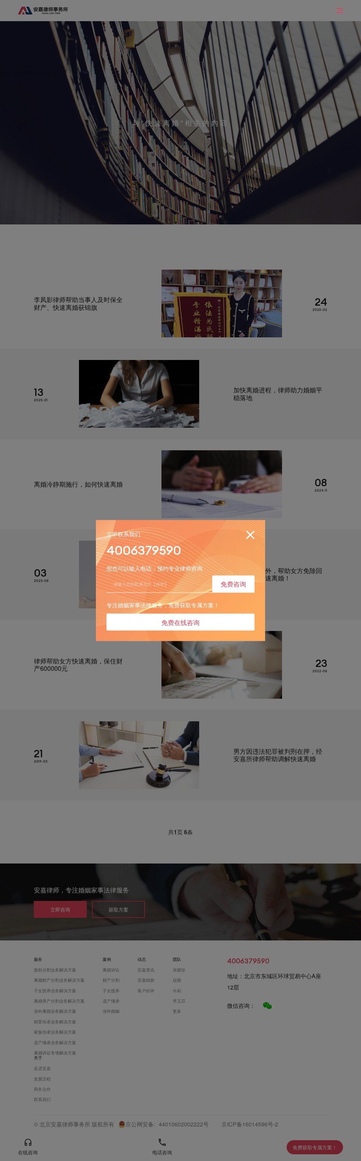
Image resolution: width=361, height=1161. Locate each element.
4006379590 (143, 550)
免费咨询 (233, 583)
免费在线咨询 (180, 621)
